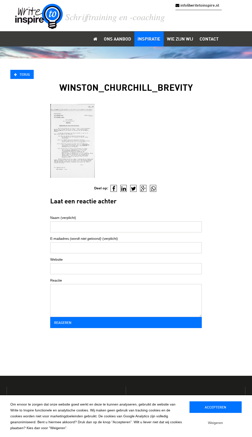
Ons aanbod (117, 39)
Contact (209, 39)
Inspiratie (149, 39)
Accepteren (215, 407)
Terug (24, 74)
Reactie (56, 280)
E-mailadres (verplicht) (84, 239)
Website (56, 259)
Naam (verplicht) (63, 218)
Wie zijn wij (180, 39)
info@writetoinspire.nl (199, 6)
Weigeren (215, 423)
